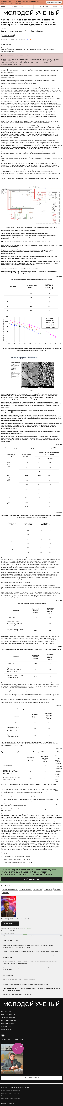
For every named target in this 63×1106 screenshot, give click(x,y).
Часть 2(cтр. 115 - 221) (8, 931)
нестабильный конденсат (9, 889)
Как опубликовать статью (8, 1020)
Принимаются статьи (17, 1048)
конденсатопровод (25, 889)
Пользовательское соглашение (10, 1093)
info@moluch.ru (57, 6)
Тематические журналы (8, 1017)
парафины (5, 892)
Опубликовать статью (54, 2)
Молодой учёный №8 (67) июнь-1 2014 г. (15, 919)
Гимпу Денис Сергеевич (36, 31)
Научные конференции (8, 1014)
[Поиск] (30, 6)
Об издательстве (6, 1029)
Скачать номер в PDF (10, 923)
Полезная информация (8, 1023)
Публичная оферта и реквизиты (10, 1090)
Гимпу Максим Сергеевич (12, 31)
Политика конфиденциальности (10, 1096)
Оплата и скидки (6, 1026)
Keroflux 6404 (38, 889)
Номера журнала (6, 1012)
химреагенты (48, 889)
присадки (57, 889)
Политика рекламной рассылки (10, 1098)
